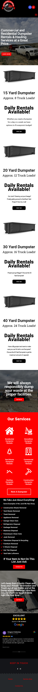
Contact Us (19, 686)
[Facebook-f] (30, 7)
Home (10, 679)
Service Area (27, 679)
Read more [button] (6, 647)
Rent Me (19, 131)
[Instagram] (33, 7)
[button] (36, 15)
